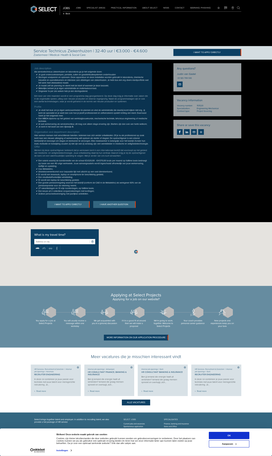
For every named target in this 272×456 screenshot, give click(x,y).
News (166, 8)
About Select (150, 8)
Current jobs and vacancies (134, 424)
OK (229, 435)
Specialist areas (96, 8)
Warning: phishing (200, 8)
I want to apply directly (207, 52)
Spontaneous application (133, 426)
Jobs (78, 8)
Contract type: (183, 111)
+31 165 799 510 (184, 78)
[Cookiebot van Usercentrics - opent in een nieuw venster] (37, 450)
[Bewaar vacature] (201, 132)
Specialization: (183, 108)
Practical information (124, 8)
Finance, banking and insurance (176, 424)
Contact (179, 8)
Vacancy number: (185, 105)
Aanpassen (227, 444)
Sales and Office (170, 426)
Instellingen (62, 450)
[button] (136, 251)
